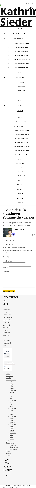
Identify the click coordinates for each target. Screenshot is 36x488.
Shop (19, 95)
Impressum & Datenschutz (10, 487)
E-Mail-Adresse (8, 261)
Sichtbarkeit (21, 90)
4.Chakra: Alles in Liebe (21, 55)
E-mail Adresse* (7, 352)
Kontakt (20, 105)
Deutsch (30, 4)
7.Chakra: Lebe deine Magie (21, 67)
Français (30, 8)
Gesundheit (21, 86)
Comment (6, 272)
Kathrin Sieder (9, 241)
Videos (19, 100)
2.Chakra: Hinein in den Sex (21, 47)
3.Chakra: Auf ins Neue (21, 51)
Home (20, 28)
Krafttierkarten (19, 39)
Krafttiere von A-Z (19, 33)
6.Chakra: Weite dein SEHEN (21, 63)
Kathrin (19, 72)
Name (5, 257)
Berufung (21, 82)
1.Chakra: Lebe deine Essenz (21, 43)
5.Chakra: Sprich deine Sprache (21, 59)
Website (5, 268)
